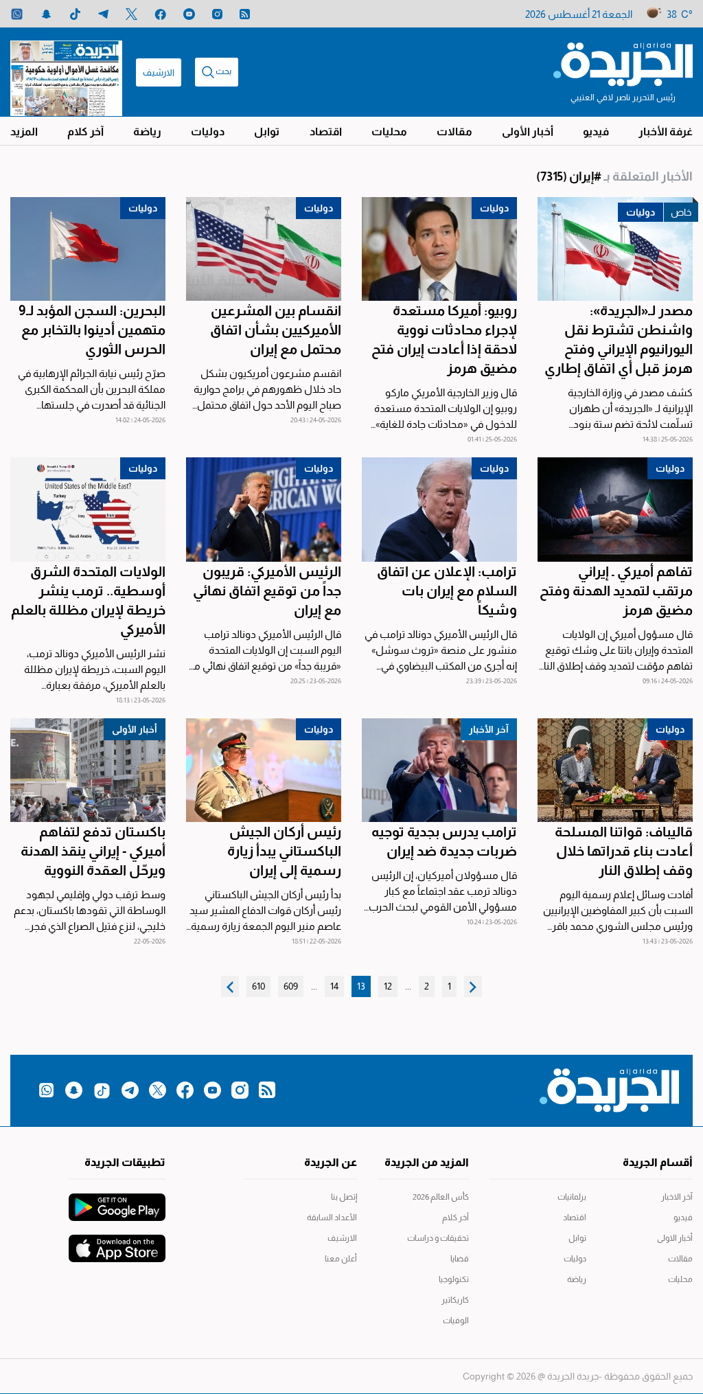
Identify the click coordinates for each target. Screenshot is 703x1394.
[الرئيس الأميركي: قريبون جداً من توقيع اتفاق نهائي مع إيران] (263, 509)
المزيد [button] (24, 131)
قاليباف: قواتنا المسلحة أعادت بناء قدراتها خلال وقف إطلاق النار (624, 851)
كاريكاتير (455, 1300)
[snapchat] (46, 14)
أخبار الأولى (527, 131)
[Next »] (230, 986)
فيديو (596, 131)
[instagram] (217, 14)
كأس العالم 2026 (441, 1197)
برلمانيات (571, 1197)
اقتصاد (326, 131)
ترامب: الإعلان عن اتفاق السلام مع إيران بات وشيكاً (447, 590)
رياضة (147, 131)
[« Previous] (473, 986)
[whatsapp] (16, 14)
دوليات (207, 131)
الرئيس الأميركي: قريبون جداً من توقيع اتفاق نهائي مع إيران (267, 590)
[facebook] (160, 14)
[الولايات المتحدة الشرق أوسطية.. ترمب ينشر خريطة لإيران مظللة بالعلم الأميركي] (87, 509)
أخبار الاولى (675, 1238)
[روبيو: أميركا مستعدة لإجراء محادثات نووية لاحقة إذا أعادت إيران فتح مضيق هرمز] (439, 249)
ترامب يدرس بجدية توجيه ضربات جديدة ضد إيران (444, 841)
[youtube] (189, 14)
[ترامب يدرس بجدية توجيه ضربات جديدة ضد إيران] (439, 770)
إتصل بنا (343, 1197)
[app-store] (117, 1241)
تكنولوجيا (454, 1279)
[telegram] (103, 14)
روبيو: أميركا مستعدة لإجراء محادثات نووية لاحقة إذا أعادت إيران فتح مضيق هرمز (444, 339)
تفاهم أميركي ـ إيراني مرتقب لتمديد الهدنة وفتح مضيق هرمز (616, 590)
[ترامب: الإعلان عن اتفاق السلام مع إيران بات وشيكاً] (439, 509)
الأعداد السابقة (331, 1217)
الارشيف (158, 72)
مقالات (454, 131)
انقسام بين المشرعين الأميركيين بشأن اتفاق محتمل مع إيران (275, 329)
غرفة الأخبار (665, 131)
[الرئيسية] (623, 63)
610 (258, 986)
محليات (389, 131)
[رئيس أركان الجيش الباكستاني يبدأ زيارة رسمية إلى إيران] (263, 770)
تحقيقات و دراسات (438, 1238)
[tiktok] (75, 14)
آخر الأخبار (489, 729)
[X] (131, 14)
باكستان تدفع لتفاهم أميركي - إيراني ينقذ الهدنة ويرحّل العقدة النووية (93, 851)
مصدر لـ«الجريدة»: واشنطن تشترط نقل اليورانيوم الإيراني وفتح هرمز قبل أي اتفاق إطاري (618, 339)
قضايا (459, 1259)
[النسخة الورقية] (66, 72)
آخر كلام (85, 131)
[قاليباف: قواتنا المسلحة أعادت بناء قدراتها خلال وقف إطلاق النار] (615, 770)
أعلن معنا (340, 1259)
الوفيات (456, 1320)
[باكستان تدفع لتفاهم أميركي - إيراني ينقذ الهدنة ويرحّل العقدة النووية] (87, 770)
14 (334, 986)
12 (388, 986)
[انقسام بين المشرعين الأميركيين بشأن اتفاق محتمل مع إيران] (263, 249)
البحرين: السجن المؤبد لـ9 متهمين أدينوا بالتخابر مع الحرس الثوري (92, 329)
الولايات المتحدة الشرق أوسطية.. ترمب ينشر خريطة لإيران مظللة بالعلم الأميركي (88, 600)
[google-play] (117, 1200)
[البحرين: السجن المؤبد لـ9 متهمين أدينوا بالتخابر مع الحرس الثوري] (87, 249)
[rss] (245, 14)
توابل (266, 131)
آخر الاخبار (677, 1197)
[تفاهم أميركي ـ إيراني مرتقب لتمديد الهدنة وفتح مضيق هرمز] (615, 509)
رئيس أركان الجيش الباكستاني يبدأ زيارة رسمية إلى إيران (284, 851)
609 (291, 986)
